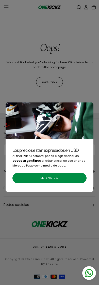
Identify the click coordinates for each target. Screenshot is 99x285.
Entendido (49, 178)
